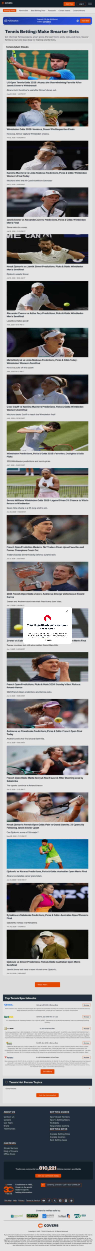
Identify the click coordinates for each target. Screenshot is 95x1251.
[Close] (67, 611)
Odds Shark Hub (44, 638)
